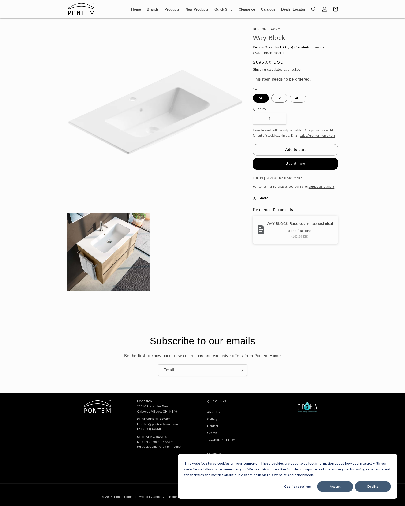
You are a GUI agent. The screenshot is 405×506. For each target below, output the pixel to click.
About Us (213, 412)
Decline (373, 486)
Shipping (259, 69)
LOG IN (258, 178)
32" (279, 98)
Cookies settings (297, 486)
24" (261, 98)
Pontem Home (124, 496)
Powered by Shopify (149, 496)
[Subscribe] (241, 370)
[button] (313, 9)
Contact (212, 426)
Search (212, 433)
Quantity (259, 109)
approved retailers (321, 186)
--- (208, 447)
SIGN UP (272, 178)
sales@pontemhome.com (317, 135)
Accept (335, 486)
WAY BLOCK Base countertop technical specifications (300, 227)
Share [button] (263, 198)
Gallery (212, 419)
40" (298, 98)
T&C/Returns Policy (221, 440)
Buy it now (295, 163)
